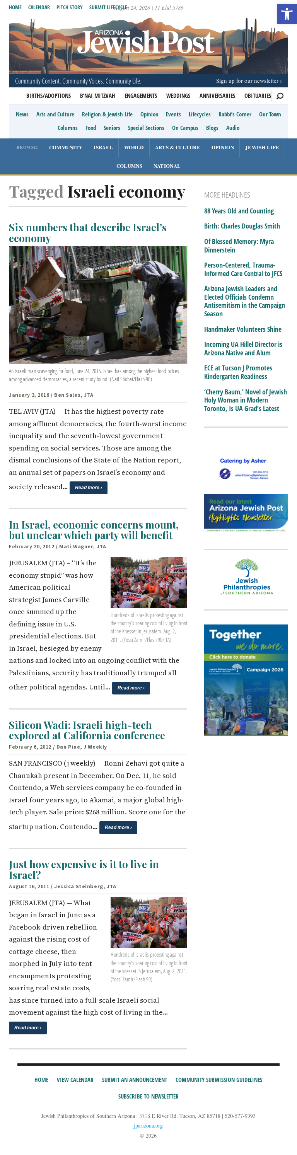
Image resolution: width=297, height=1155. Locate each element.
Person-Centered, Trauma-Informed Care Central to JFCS (243, 269)
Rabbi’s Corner (234, 114)
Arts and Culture (55, 114)
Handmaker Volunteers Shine (243, 329)
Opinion (149, 114)
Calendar (39, 7)
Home (15, 7)
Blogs (212, 127)
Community (66, 147)
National (167, 165)
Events (173, 114)
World (134, 147)
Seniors (112, 127)
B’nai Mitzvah (97, 95)
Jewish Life (262, 147)
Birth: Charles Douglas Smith (242, 226)
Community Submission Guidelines (219, 1079)
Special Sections (146, 127)
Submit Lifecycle (108, 7)
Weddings (178, 95)
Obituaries (257, 95)
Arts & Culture (177, 147)
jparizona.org (148, 1125)
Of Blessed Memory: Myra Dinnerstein (239, 245)
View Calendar (75, 1079)
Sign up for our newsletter (247, 80)
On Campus (185, 127)
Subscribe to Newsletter (148, 1096)
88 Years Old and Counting (239, 211)
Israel (103, 147)
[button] (287, 14)
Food (90, 127)
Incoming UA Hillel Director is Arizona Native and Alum (243, 348)
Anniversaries (217, 95)
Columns (68, 127)
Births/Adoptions (48, 95)
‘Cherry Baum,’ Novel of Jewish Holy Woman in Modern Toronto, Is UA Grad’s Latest (245, 400)
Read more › (88, 487)
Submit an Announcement (134, 1079)
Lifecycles (200, 114)
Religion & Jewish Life (107, 114)
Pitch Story (69, 7)
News (22, 114)
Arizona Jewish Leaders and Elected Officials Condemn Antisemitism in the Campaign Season (244, 301)
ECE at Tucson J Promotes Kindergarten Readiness (238, 372)
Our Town (270, 114)
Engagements (141, 95)
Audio (232, 127)
